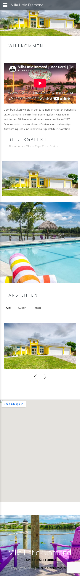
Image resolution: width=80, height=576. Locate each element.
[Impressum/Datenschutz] (18, 534)
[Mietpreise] (28, 534)
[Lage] (23, 534)
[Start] (34, 534)
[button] (6, 178)
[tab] (8, 307)
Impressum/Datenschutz (53, 568)
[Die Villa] (8, 534)
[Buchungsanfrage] (2, 534)
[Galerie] (13, 534)
